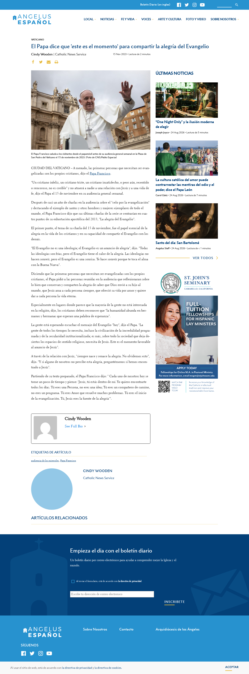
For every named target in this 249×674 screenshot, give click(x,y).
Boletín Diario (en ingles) (155, 4)
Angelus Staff (162, 248)
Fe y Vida (127, 19)
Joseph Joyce (162, 132)
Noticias (107, 19)
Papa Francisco (100, 173)
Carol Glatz (161, 195)
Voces (146, 19)
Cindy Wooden (42, 54)
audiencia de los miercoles (45, 460)
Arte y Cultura (169, 19)
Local (88, 19)
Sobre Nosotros (223, 19)
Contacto (126, 629)
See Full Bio (74, 426)
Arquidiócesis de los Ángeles (178, 629)
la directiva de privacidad (77, 668)
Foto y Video (196, 19)
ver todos (203, 258)
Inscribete (174, 602)
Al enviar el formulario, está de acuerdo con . (109, 581)
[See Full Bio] (85, 426)
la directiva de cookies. (108, 668)
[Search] (237, 5)
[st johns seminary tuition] (187, 393)
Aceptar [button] (232, 667)
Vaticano (37, 39)
